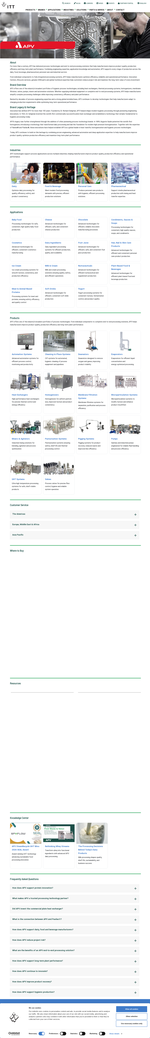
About (110, 10)
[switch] (63, 1033)
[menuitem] (30, 9)
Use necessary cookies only (131, 1023)
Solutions (81, 10)
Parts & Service (96, 10)
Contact (120, 10)
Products (30, 10)
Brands (41, 10)
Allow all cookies (131, 1009)
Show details (114, 1034)
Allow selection (132, 1016)
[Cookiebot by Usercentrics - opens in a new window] (14, 1033)
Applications (54, 10)
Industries (68, 10)
